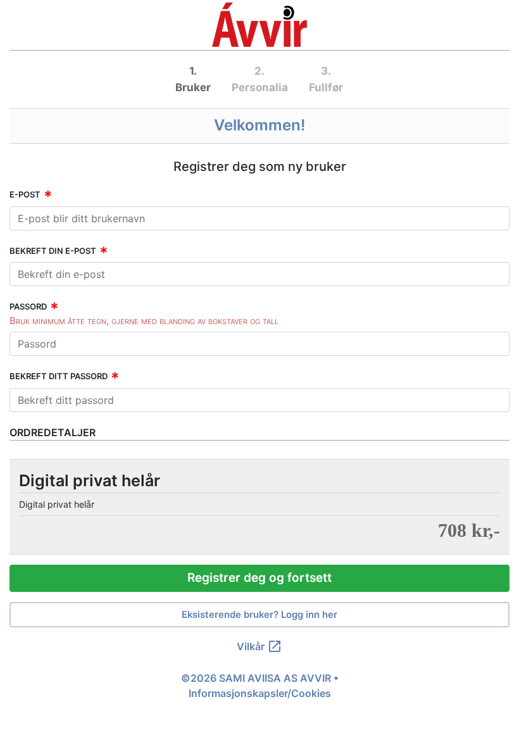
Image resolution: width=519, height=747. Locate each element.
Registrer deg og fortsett (259, 577)
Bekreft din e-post (52, 251)
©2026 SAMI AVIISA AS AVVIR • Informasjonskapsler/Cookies (260, 686)
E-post (25, 194)
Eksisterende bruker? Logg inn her (259, 614)
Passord (28, 306)
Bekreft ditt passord (58, 376)
